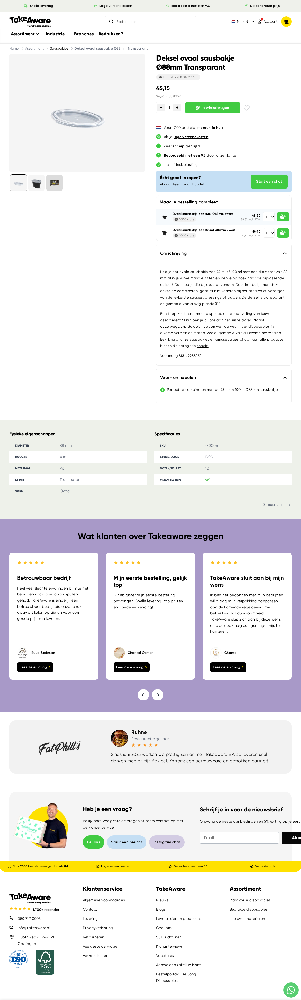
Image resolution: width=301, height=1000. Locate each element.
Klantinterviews (169, 946)
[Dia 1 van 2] (18, 183)
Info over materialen (247, 919)
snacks (203, 346)
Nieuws (162, 900)
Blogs (161, 909)
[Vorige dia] (143, 694)
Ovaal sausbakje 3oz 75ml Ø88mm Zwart (203, 214)
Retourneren (93, 937)
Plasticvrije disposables (250, 900)
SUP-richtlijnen (169, 937)
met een (190, 6)
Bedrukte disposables (249, 909)
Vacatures (165, 956)
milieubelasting (184, 164)
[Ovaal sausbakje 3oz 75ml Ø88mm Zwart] (164, 216)
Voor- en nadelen (178, 377)
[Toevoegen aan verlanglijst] (246, 108)
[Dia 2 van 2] (36, 183)
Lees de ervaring (33, 667)
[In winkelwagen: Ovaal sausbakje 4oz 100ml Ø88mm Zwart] (283, 233)
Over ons (164, 928)
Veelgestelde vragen (101, 946)
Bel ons (93, 842)
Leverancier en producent (178, 919)
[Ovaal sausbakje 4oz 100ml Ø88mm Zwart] (164, 233)
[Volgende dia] (157, 694)
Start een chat (269, 181)
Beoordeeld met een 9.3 (190, 866)
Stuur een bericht (126, 842)
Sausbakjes (59, 48)
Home (14, 48)
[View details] (54, 183)
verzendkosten (115, 6)
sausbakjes (199, 339)
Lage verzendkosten (115, 866)
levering (41, 6)
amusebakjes (227, 339)
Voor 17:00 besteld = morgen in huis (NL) (41, 866)
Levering (90, 919)
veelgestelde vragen (121, 821)
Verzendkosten (95, 956)
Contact (90, 909)
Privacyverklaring (98, 928)
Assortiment (34, 48)
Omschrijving (173, 253)
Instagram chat (166, 842)
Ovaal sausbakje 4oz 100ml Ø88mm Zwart (204, 230)
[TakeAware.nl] (30, 21)
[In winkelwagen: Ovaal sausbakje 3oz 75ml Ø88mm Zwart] (283, 216)
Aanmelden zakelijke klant (178, 965)
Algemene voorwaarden (104, 900)
